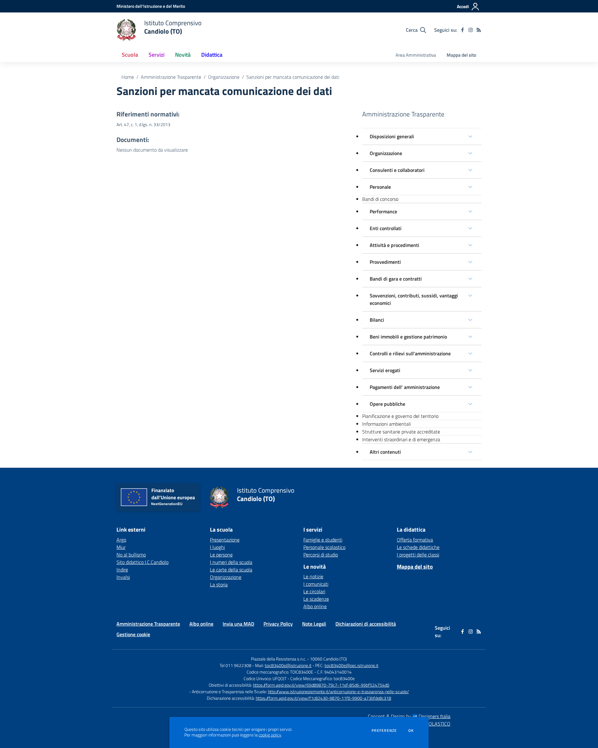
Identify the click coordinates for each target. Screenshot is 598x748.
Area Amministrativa (416, 55)
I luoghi (217, 547)
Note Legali (314, 623)
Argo (121, 539)
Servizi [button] (156, 54)
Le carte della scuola (231, 569)
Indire (122, 569)
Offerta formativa (415, 539)
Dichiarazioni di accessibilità (365, 623)
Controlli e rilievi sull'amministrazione (410, 353)
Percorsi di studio (320, 554)
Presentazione (225, 539)
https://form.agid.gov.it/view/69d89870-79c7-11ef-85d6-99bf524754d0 (321, 685)
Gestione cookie (133, 634)
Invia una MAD (238, 623)
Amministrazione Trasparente (171, 77)
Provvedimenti (385, 262)
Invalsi (123, 577)
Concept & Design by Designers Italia (409, 716)
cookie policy (270, 734)
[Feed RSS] (479, 30)
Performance (383, 211)
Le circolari (314, 591)
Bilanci (377, 320)
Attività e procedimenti (394, 245)
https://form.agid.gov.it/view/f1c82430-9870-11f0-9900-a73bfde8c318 (323, 698)
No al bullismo (131, 554)
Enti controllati (385, 228)
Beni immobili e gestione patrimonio (408, 336)
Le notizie (313, 576)
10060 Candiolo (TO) (328, 659)
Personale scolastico (324, 547)
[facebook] (462, 30)
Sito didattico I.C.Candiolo (142, 562)
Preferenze (384, 730)
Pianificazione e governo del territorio (400, 416)
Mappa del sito (461, 55)
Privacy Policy (278, 623)
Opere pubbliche (387, 404)
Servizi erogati (385, 370)
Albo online (315, 606)
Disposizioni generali (392, 136)
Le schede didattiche (418, 547)
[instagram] (470, 30)
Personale (380, 187)
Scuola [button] (130, 54)
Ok (411, 730)
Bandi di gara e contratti (396, 278)
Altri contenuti (385, 452)
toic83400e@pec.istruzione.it (351, 665)
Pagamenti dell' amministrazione (405, 387)
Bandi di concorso (380, 199)
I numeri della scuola (231, 562)
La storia (219, 584)
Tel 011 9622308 (235, 665)
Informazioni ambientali (386, 424)
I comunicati (315, 584)
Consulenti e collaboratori (397, 170)
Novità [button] (183, 54)
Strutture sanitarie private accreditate (401, 431)
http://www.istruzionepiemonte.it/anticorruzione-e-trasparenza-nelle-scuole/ (338, 691)
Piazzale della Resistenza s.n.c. (278, 659)
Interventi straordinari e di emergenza (401, 439)
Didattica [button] (211, 54)
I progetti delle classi (418, 554)
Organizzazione (224, 77)
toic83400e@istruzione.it (288, 665)
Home (127, 77)
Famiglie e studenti (322, 539)
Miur (121, 547)
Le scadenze (316, 599)
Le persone (221, 554)
